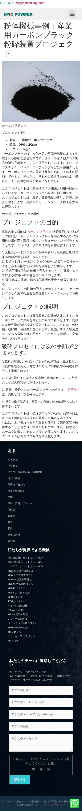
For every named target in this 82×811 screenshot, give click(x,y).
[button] (72, 14)
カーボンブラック (39, 231)
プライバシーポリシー (54, 804)
